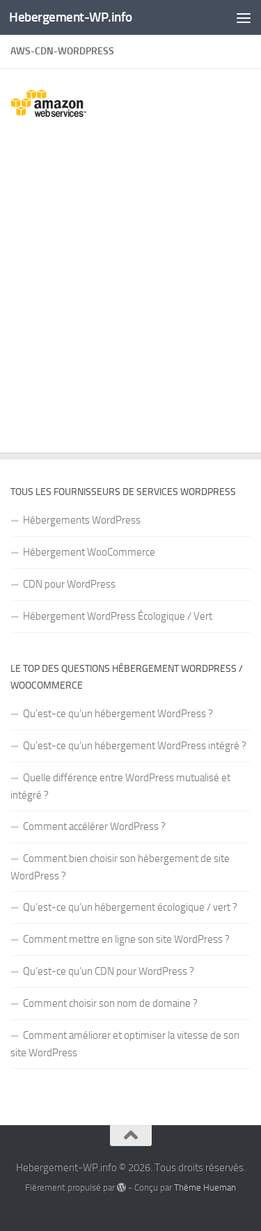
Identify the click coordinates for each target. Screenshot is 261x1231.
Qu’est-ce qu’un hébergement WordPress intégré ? (134, 745)
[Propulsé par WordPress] (121, 1187)
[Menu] (243, 17)
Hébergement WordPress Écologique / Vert (117, 616)
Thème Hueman (205, 1187)
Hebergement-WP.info (70, 17)
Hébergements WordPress (82, 520)
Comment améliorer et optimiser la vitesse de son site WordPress (124, 1044)
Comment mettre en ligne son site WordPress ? (126, 939)
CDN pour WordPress (69, 584)
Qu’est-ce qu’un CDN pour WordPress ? (108, 971)
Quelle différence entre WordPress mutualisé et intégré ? (120, 786)
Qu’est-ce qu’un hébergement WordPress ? (118, 713)
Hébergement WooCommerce (89, 552)
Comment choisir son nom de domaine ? (110, 1003)
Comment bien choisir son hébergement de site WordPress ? (120, 867)
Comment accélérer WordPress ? (94, 826)
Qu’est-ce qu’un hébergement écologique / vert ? (130, 907)
